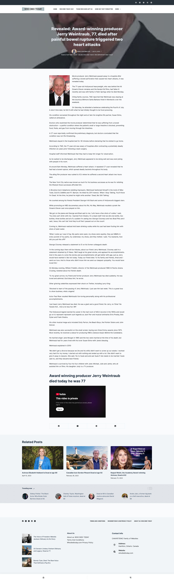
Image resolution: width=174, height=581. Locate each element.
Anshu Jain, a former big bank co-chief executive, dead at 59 (140, 496)
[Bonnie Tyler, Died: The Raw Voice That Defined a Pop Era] (27, 562)
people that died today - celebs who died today (77, 55)
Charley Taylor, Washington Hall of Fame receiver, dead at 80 (74, 496)
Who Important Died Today (104, 55)
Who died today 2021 (67, 9)
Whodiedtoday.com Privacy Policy (120, 521)
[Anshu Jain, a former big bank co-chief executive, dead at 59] (125, 496)
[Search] (151, 9)
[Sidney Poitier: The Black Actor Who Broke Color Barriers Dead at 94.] (25, 496)
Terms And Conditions (97, 521)
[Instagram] (143, 2)
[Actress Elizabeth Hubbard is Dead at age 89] (42, 457)
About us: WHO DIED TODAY (143, 521)
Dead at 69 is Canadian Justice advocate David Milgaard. (105, 496)
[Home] (43, 577)
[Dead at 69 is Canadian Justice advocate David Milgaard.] (92, 496)
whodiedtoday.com (126, 553)
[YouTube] (151, 2)
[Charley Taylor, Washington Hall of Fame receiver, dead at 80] (58, 496)
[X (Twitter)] (139, 2)
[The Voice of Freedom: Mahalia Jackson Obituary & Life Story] (27, 538)
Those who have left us (84, 9)
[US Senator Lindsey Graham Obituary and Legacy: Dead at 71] (27, 550)
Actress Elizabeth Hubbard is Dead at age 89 (39, 473)
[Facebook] (136, 2)
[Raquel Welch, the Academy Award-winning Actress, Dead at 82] (131, 457)
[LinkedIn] (115, 426)
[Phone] (130, 577)
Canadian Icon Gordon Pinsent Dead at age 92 (84, 473)
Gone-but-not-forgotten (104, 9)
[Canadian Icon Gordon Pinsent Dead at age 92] (87, 457)
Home (55, 9)
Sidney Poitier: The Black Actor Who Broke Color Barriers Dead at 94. (39, 496)
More (117, 9)
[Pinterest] (147, 2)
